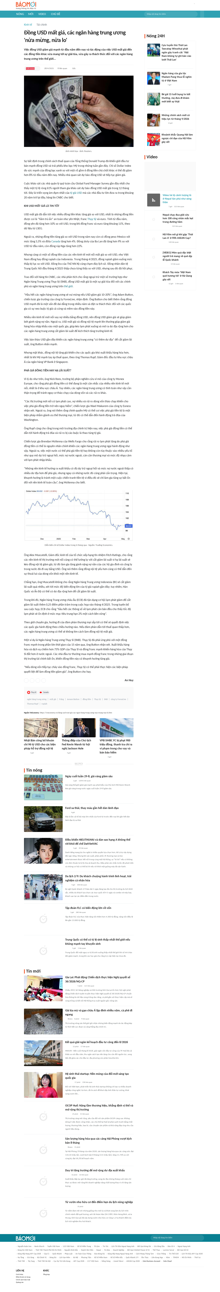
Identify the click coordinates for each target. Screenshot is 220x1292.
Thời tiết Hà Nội (44, 1261)
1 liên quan (82, 948)
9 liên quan (85, 1019)
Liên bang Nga (157, 1258)
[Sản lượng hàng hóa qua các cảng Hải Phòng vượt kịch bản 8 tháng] (43, 1150)
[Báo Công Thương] (69, 1083)
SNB (106, 699)
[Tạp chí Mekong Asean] (63, 753)
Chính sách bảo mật (23, 1280)
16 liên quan (83, 1175)
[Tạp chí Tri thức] (67, 813)
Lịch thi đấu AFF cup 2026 (192, 1254)
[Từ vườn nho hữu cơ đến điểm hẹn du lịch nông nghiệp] (43, 1213)
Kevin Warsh (39, 1246)
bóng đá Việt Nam (25, 1250)
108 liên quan (82, 885)
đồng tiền (87, 699)
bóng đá (53, 1258)
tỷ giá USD (76, 193)
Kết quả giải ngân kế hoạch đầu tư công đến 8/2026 (96, 1042)
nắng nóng (106, 1261)
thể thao (156, 1250)
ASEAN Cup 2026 (133, 1261)
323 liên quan (179, 207)
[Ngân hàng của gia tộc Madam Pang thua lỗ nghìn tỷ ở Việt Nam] (153, 78)
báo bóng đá (99, 1254)
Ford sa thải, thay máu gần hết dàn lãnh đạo (92, 808)
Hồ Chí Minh (186, 1258)
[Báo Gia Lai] (70, 986)
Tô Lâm (97, 1246)
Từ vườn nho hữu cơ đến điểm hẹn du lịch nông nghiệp (99, 1202)
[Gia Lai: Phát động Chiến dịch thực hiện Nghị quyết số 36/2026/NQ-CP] (43, 988)
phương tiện (86, 1258)
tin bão (107, 1250)
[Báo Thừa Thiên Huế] (68, 1047)
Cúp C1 (46, 1254)
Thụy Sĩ (33, 692)
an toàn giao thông (83, 1254)
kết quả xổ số (182, 1250)
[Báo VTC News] (166, 226)
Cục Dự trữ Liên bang (62, 1261)
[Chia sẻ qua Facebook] (26, 680)
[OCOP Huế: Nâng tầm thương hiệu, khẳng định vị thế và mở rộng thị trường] (43, 1116)
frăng (61, 699)
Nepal (98, 1250)
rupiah (44, 704)
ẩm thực (144, 1258)
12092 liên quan (85, 781)
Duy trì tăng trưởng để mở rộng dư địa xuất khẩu (95, 1170)
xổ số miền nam (100, 1258)
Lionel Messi (118, 1261)
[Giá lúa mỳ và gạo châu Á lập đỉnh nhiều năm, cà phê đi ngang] (43, 1021)
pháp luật (68, 1254)
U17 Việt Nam (93, 1261)
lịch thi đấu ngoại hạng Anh (122, 1246)
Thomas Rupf (32, 704)
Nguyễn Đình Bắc (71, 1250)
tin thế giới (174, 1254)
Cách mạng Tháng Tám (145, 1254)
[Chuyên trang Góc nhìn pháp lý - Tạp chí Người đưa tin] (164, 64)
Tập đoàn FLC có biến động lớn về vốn (88, 908)
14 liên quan (175, 264)
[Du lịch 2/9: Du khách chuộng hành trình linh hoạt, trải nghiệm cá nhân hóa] (43, 887)
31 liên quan (84, 1114)
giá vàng (30, 1258)
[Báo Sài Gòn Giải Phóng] (68, 781)
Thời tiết (21, 1261)
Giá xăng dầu (159, 1246)
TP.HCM (176, 1258)
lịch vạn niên (64, 1258)
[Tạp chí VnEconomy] (30, 68)
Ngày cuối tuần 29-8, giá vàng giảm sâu (89, 776)
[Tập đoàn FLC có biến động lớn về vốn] (43, 919)
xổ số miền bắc (116, 1258)
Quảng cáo (20, 1282)
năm (168, 1258)
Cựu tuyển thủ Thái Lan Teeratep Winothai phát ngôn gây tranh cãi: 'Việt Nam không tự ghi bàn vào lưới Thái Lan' (176, 52)
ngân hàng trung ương (36, 699)
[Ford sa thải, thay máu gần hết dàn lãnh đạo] (43, 819)
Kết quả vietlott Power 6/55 (138, 1250)
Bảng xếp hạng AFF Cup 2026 (29, 1254)
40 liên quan (83, 848)
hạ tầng (21, 1258)
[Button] (202, 14)
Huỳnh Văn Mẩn (87, 1250)
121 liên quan (89, 986)
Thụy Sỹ (91, 219)
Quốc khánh (57, 1254)
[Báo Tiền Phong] (68, 848)
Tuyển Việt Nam (53, 1246)
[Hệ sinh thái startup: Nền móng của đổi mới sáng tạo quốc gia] (43, 1085)
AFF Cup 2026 (78, 1261)
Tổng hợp (46, 1274)
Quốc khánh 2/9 (132, 1258)
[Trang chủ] (26, 5)
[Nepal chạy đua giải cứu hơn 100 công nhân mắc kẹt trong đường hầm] (153, 219)
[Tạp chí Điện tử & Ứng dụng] (103, 757)
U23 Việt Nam (68, 1246)
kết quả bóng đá (144, 1246)
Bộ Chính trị (42, 1258)
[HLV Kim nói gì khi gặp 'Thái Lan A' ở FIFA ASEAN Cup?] (153, 239)
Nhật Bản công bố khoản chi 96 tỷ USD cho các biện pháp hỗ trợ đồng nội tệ (40, 744)
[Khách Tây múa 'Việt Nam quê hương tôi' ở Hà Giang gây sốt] (153, 277)
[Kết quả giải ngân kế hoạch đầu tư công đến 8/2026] (43, 1053)
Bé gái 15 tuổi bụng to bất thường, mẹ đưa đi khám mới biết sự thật (176, 98)
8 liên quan (62, 68)
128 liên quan (174, 242)
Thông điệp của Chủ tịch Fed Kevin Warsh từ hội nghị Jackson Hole (76, 744)
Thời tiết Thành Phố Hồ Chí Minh (48, 1250)
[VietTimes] (67, 948)
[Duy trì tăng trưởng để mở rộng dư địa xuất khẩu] (43, 1181)
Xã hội (75, 1258)
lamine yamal (168, 1250)
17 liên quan (85, 1047)
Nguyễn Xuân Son (24, 1246)
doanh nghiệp (118, 1250)
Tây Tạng (31, 1261)
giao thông (161, 1254)
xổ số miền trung (84, 1246)
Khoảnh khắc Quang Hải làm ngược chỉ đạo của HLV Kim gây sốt (177, 138)
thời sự (197, 1258)
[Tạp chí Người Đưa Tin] (164, 106)
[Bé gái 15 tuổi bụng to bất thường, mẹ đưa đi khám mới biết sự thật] (153, 99)
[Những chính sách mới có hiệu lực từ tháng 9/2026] (153, 120)
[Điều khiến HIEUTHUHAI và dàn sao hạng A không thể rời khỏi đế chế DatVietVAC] (43, 851)
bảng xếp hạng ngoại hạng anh (120, 1254)
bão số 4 (171, 1246)
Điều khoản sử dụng (23, 1277)
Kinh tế (28, 24)
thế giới (68, 286)
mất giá (53, 699)
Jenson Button (73, 699)
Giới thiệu (19, 1274)
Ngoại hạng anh (184, 1246)
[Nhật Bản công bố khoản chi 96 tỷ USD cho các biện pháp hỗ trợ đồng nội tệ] (41, 727)
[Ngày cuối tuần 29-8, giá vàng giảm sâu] (43, 787)
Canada (55, 241)
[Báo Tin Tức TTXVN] (26, 753)
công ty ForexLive (118, 699)
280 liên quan (81, 912)
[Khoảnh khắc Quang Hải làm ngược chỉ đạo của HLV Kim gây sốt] (153, 139)
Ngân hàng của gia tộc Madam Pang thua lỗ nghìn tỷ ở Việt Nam (177, 77)
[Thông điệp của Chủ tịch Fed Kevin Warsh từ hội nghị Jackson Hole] (79, 727)
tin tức (105, 1246)
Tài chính (42, 24)
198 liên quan (87, 1082)
